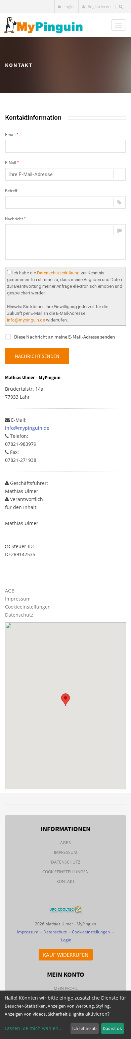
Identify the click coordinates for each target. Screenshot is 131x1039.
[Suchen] (121, 7)
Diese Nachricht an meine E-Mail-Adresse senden (64, 337)
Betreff (11, 190)
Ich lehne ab (84, 1028)
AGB (9, 591)
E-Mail (12, 162)
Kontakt (65, 881)
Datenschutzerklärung (58, 272)
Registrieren (99, 6)
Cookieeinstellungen (28, 607)
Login (68, 6)
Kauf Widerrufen (65, 954)
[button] (65, 699)
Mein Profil (66, 988)
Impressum (18, 599)
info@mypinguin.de (26, 319)
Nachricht (15, 219)
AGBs (65, 843)
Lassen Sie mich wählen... (33, 1028)
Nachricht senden (37, 356)
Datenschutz (19, 615)
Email (11, 134)
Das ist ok (112, 1028)
